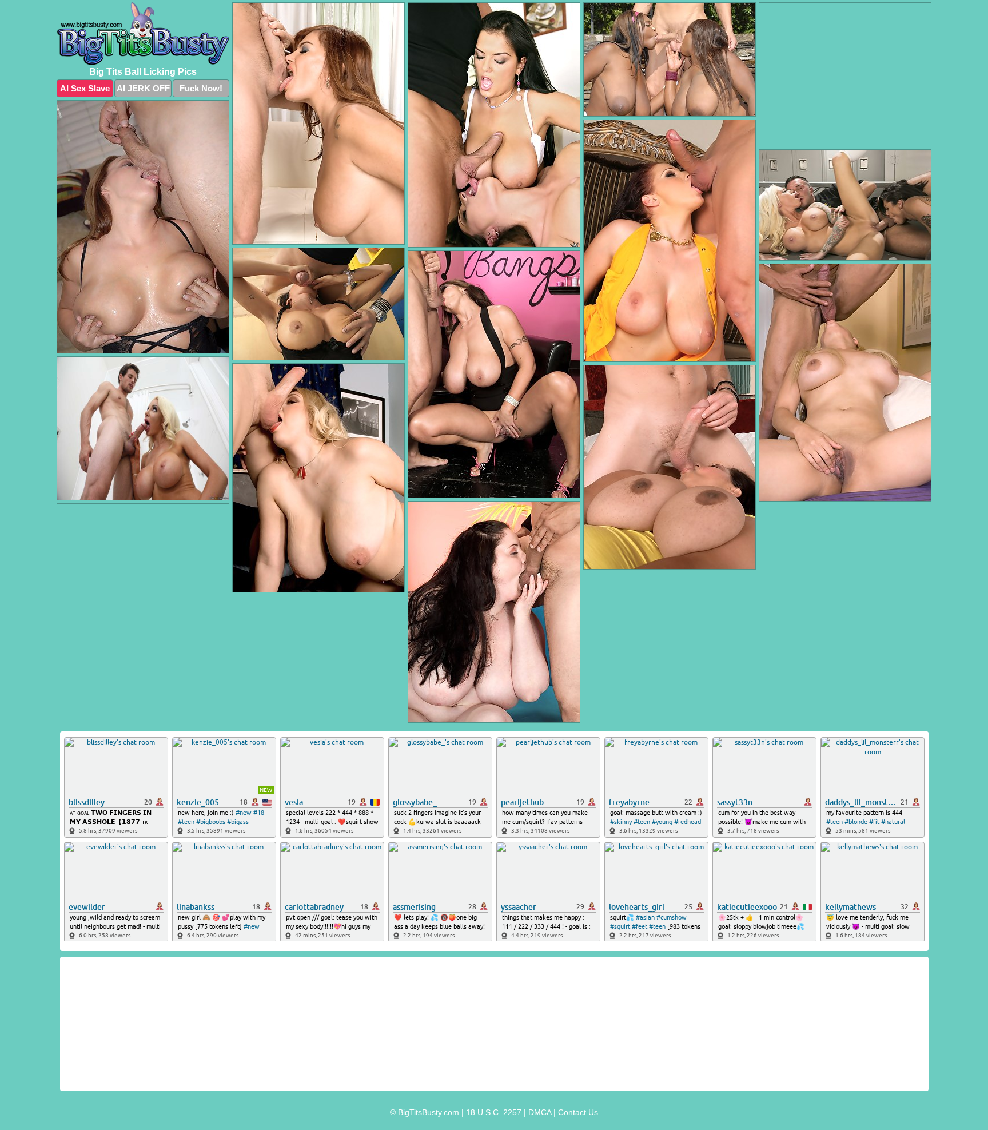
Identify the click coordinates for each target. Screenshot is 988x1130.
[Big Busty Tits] (143, 33)
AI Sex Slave (85, 88)
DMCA (539, 1112)
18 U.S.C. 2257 (493, 1112)
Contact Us (578, 1112)
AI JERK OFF (143, 88)
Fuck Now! (201, 88)
